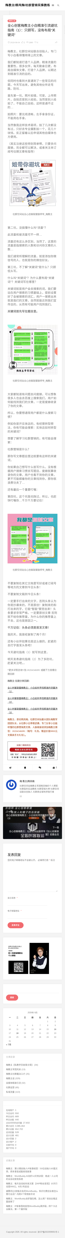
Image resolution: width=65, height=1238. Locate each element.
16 (55, 1029)
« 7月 (8, 1044)
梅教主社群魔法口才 (15, 1074)
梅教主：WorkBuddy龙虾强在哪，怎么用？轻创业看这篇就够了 (31, 1200)
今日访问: (10, 1113)
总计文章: (10, 1135)
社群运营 (10, 1087)
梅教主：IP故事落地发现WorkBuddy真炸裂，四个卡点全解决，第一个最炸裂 (31, 1207)
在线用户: (10, 1110)
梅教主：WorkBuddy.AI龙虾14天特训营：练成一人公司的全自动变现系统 (32, 1177)
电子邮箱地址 (14, 911)
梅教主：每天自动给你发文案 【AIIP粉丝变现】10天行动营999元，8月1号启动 (31, 1185)
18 (17, 1033)
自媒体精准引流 (13, 1083)
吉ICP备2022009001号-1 (48, 1232)
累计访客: (10, 1129)
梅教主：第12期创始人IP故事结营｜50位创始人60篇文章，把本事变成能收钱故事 (32, 1170)
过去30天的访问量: (14, 1123)
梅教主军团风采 (13, 1069)
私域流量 (10, 1092)
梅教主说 (12, 21)
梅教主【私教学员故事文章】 (20, 1065)
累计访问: (10, 1126)
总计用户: (10, 1142)
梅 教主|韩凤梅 (27, 781)
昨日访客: (10, 1120)
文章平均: (10, 1145)
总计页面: (10, 1139)
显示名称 (13, 898)
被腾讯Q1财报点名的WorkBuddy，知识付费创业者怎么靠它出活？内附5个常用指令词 (32, 1192)
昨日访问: (10, 1116)
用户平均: (10, 1148)
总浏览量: (10, 1132)
